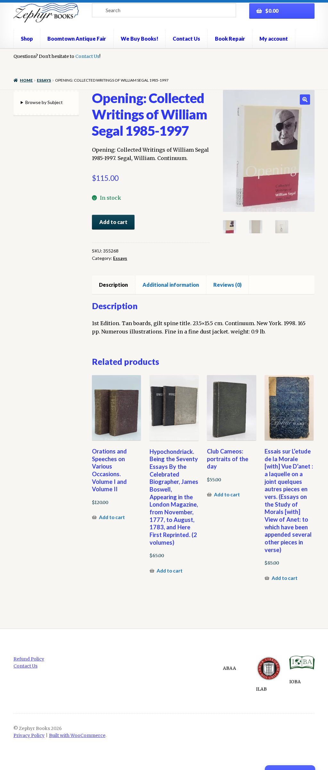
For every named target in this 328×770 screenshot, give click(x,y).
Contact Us (186, 39)
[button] (305, 99)
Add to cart (113, 222)
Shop (27, 39)
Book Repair (230, 39)
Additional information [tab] (171, 285)
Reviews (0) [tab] (227, 285)
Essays (44, 80)
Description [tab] (113, 285)
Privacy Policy (29, 735)
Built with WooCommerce (77, 735)
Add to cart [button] (112, 517)
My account (273, 39)
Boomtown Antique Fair (76, 39)
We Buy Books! (139, 39)
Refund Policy (28, 659)
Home (26, 80)
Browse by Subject (44, 102)
